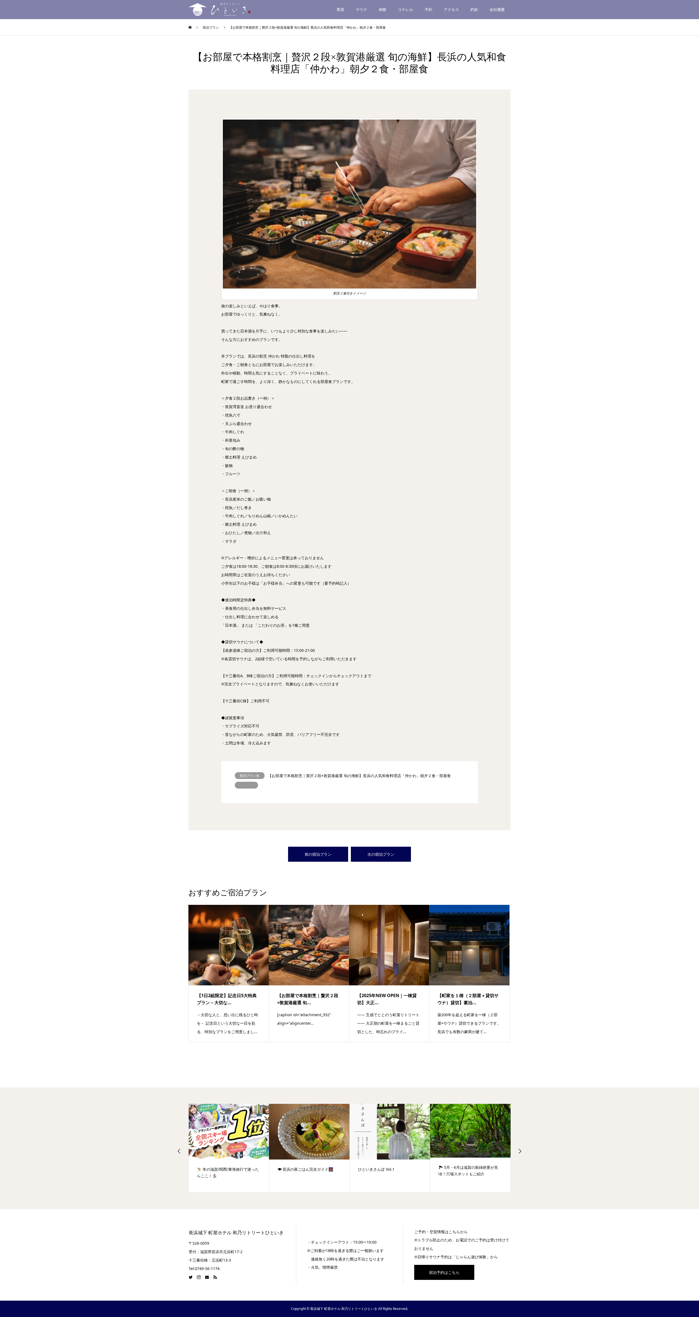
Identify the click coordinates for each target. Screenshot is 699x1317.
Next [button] (520, 1151)
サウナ (361, 9)
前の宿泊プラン (318, 854)
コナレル (405, 9)
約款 (474, 9)
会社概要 (497, 9)
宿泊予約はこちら (444, 1272)
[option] (229, 1148)
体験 (382, 9)
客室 (340, 9)
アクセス (451, 9)
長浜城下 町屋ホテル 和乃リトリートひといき (236, 1232)
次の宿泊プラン (381, 854)
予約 (428, 9)
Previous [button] (179, 1151)
